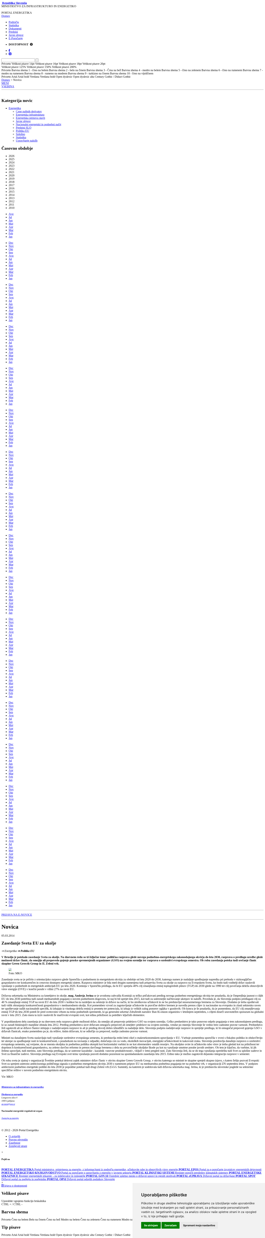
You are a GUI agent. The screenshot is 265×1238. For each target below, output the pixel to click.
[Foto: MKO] (10, 970)
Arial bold (23, 1234)
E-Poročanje (16, 38)
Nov (11, 246)
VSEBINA (7, 86)
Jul (10, 217)
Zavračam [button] (170, 1225)
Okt (11, 249)
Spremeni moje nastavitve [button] (199, 1225)
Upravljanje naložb (26, 140)
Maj (11, 223)
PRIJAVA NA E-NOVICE (16, 914)
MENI (5, 83)
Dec (11, 242)
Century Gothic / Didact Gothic (113, 1234)
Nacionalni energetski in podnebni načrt (38, 124)
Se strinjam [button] (151, 1225)
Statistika (14, 25)
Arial (14, 1234)
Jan (10, 236)
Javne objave (16, 35)
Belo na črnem (37, 1219)
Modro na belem (70, 1219)
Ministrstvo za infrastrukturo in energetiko (22, 1087)
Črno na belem (20, 1219)
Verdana (34, 1234)
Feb (11, 233)
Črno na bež (53, 1219)
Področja (14, 22)
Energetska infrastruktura (30, 114)
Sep (11, 252)
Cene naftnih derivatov (29, 111)
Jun (11, 220)
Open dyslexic (64, 1234)
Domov (5, 15)
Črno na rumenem (110, 1219)
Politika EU (22, 130)
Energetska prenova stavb (30, 117)
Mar (11, 230)
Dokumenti (15, 28)
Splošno (20, 134)
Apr (11, 226)
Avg (11, 213)
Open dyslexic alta (83, 1234)
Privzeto (6, 1219)
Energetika (15, 108)
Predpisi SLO (23, 127)
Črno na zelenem (90, 1219)
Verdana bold (47, 1234)
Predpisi (13, 31)
